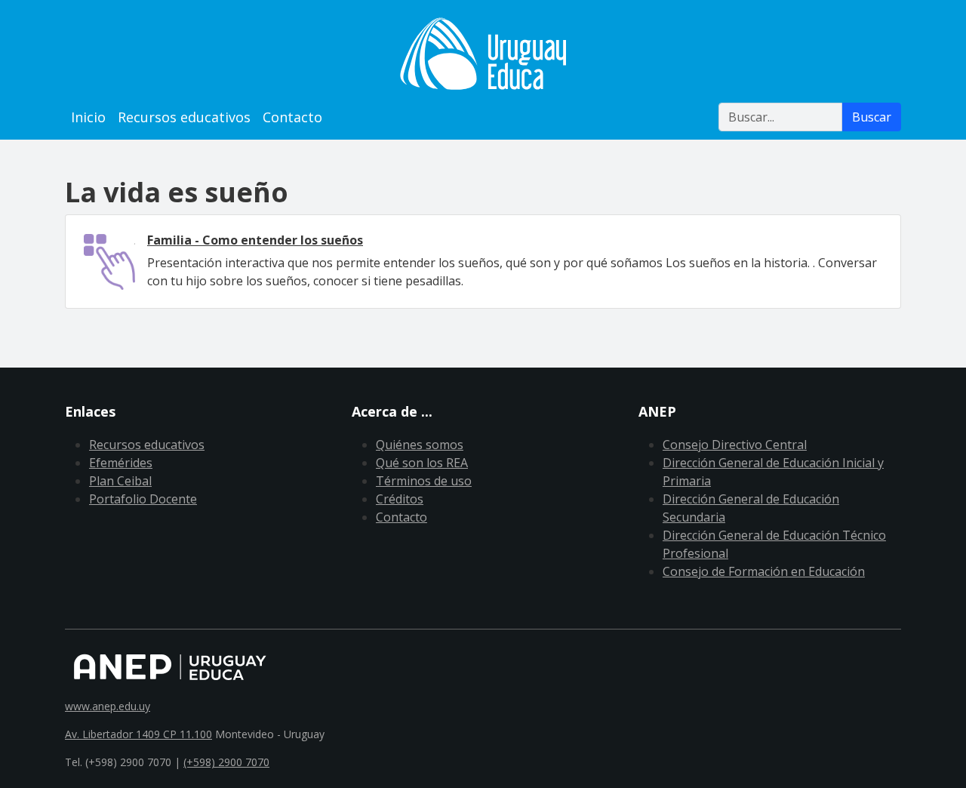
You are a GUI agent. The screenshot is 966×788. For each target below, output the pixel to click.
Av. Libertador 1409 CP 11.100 (138, 734)
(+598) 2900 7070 (226, 762)
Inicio (88, 117)
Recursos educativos (184, 117)
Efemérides (120, 462)
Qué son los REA (422, 462)
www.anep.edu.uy (107, 706)
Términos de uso (424, 480)
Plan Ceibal (120, 480)
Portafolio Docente (143, 499)
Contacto (292, 117)
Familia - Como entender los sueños (255, 240)
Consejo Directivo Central (735, 444)
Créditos (399, 499)
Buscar (871, 117)
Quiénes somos (419, 444)
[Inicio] (483, 53)
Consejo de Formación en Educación (764, 571)
